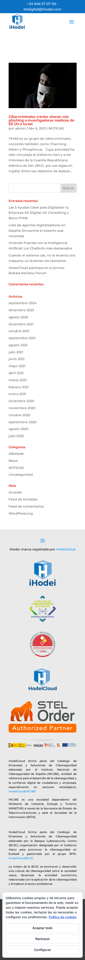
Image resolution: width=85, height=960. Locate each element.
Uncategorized (21, 475)
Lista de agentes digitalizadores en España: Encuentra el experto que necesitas (37, 230)
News (13, 461)
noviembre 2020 (22, 408)
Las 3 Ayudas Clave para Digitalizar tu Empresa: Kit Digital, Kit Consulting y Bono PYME (39, 212)
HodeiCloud (65, 549)
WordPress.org (21, 513)
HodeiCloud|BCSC (21, 858)
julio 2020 (16, 436)
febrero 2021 (19, 387)
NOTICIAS (56, 128)
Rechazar (42, 939)
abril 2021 (16, 373)
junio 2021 (16, 359)
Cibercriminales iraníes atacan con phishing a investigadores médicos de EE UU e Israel (41, 120)
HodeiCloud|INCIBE (22, 791)
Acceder (15, 492)
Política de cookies (63, 917)
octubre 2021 (19, 331)
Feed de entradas (23, 499)
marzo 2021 (18, 380)
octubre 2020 (19, 415)
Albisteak (16, 454)
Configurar (42, 950)
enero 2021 (17, 394)
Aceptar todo (42, 928)
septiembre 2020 (22, 422)
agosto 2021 (18, 345)
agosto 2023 (18, 317)
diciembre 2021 (21, 324)
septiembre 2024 (22, 303)
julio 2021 (16, 352)
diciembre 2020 (21, 401)
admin (20, 128)
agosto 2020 (18, 429)
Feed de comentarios (26, 506)
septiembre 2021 (22, 338)
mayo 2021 (17, 366)
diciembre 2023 (21, 310)
